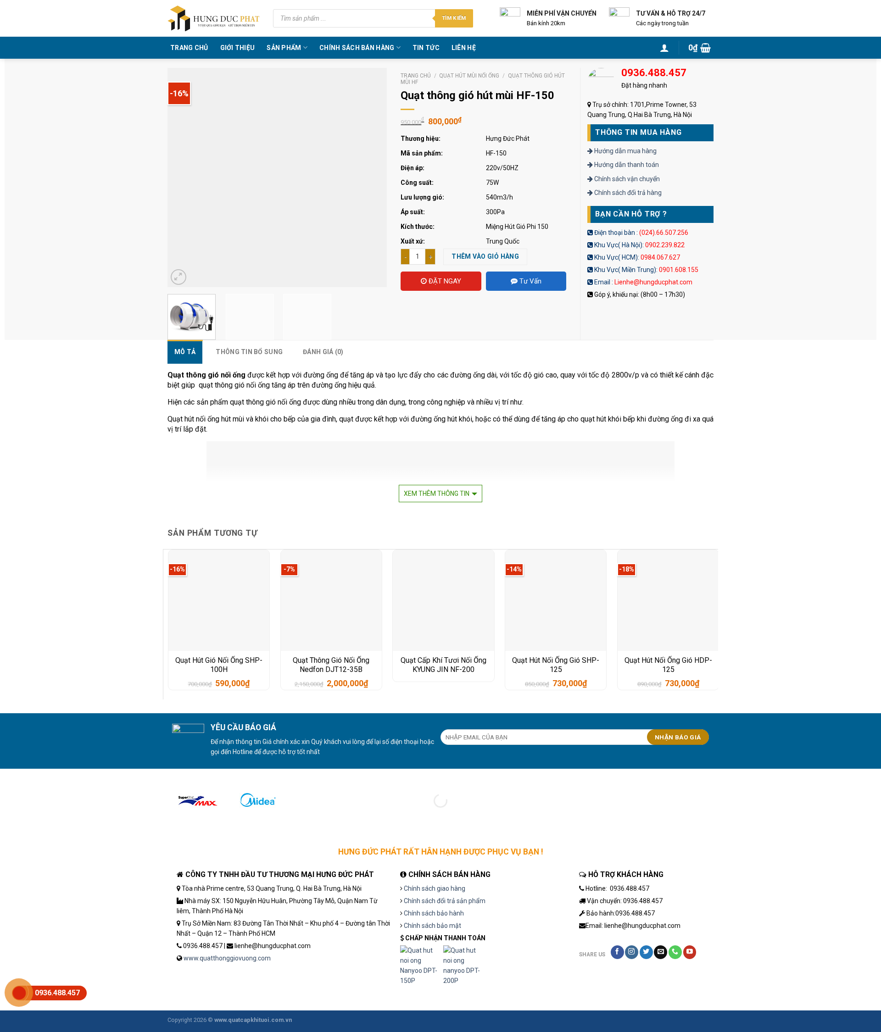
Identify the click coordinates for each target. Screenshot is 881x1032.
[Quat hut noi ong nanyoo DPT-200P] (464, 966)
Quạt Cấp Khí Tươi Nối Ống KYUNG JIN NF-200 (443, 665)
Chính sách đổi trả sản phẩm (444, 900)
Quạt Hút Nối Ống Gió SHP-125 (555, 665)
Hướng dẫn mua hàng (625, 151)
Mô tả (184, 351)
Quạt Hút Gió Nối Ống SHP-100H (218, 665)
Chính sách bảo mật (432, 925)
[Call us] (675, 952)
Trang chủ (189, 47)
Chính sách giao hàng (434, 888)
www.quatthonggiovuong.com (227, 958)
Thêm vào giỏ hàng (485, 256)
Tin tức (426, 47)
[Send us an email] (660, 952)
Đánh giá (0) (323, 351)
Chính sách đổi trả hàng (627, 192)
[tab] (184, 352)
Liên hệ (464, 47)
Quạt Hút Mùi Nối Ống (469, 75)
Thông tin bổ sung (249, 351)
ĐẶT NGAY (444, 281)
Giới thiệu (237, 47)
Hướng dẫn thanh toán (626, 164)
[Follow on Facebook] (617, 952)
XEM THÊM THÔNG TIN (436, 493)
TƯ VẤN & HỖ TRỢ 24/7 (670, 13)
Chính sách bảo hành (434, 913)
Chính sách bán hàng (356, 47)
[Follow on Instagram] (631, 952)
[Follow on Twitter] (646, 952)
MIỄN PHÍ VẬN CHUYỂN (562, 13)
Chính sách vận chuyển (626, 179)
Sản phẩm (284, 47)
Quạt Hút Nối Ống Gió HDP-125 (668, 665)
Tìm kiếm (454, 18)
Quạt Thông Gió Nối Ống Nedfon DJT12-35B (331, 665)
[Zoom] (178, 277)
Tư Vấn (529, 281)
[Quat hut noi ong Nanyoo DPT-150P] (420, 966)
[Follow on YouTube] (690, 952)
